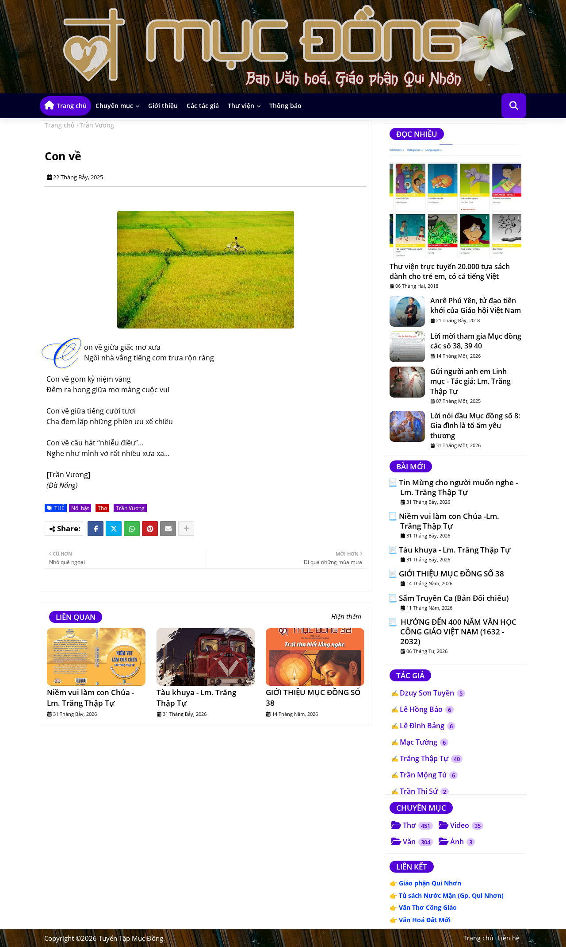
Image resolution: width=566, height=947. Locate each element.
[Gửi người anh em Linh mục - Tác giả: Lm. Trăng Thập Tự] (407, 382)
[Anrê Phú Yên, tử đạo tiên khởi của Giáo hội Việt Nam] (407, 311)
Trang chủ (72, 105)
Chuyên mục (114, 105)
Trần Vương (97, 125)
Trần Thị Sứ (423, 791)
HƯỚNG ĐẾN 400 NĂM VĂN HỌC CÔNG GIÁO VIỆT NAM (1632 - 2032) (457, 631)
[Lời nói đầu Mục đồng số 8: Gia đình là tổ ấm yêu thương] (407, 426)
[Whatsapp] (132, 528)
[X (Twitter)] (114, 528)
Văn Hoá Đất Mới (425, 920)
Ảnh (461, 842)
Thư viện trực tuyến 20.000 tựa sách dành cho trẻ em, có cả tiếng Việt (450, 271)
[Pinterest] (150, 528)
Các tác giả (203, 105)
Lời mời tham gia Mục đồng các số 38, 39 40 (475, 341)
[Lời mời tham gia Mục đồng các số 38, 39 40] (407, 346)
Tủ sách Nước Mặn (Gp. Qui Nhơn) (451, 895)
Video (465, 825)
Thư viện (241, 105)
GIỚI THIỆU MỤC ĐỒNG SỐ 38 (313, 697)
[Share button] (186, 528)
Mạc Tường (423, 742)
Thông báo (285, 105)
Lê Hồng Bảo (425, 709)
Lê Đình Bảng (426, 726)
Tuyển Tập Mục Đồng (131, 938)
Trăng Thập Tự (430, 758)
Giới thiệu (163, 105)
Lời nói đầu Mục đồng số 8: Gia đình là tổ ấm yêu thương (475, 426)
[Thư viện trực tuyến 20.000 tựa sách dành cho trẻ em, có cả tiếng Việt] (455, 201)
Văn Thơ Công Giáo (428, 907)
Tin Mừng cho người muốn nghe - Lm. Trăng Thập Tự (458, 487)
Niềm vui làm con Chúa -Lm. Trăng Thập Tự (90, 697)
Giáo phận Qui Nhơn (430, 883)
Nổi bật (80, 508)
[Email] (168, 528)
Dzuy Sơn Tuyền (431, 693)
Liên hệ (509, 938)
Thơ (102, 508)
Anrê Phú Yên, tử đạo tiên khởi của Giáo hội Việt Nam (475, 305)
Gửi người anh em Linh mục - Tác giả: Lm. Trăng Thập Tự (470, 381)
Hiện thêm (346, 616)
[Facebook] (95, 528)
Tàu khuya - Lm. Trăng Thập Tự (196, 697)
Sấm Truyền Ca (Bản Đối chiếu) (454, 598)
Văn (416, 842)
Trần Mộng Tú (427, 775)
